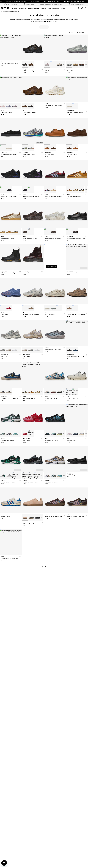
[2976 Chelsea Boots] (11, 257)
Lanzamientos (22, 8)
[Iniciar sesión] (82, 8)
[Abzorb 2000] (11, 89)
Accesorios (56, 8)
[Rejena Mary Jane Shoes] (77, 215)
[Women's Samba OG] (55, 173)
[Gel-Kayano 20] (55, 417)
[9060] (11, 333)
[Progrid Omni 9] (11, 417)
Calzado (43, 8)
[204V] (55, 291)
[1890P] (11, 291)
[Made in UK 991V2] (33, 291)
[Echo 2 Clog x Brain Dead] (11, 47)
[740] (55, 47)
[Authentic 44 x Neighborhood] (77, 89)
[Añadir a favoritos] (20, 62)
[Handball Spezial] (77, 173)
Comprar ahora (51, 266)
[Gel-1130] (77, 417)
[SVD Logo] (5, 8)
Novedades (14, 8)
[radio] (66, 32)
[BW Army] (33, 500)
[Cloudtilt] (77, 375)
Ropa (49, 8)
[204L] (77, 47)
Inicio (2, 11)
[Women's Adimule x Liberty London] (11, 542)
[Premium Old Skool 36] (77, 333)
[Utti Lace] (55, 131)
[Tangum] (11, 500)
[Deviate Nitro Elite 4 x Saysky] (11, 173)
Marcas (62, 8)
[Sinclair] (33, 257)
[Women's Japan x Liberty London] (77, 500)
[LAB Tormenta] (33, 47)
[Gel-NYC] (55, 375)
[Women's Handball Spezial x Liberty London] (55, 500)
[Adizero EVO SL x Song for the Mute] (55, 333)
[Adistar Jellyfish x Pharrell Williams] (55, 89)
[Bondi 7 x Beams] (33, 215)
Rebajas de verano (33, 8)
